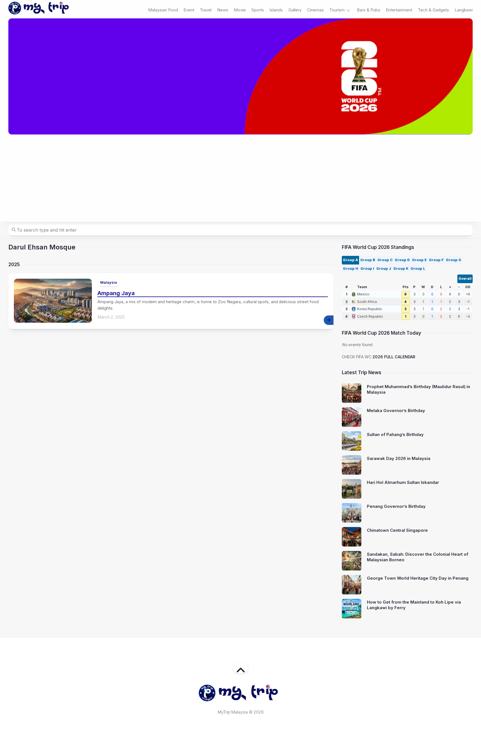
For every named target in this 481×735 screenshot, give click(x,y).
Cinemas (315, 10)
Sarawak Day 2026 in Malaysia (398, 458)
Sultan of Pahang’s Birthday (395, 434)
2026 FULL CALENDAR (393, 356)
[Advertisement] (240, 178)
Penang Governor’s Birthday (396, 506)
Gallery (294, 10)
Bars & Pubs (368, 10)
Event (188, 10)
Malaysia (108, 282)
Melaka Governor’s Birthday (396, 410)
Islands (276, 10)
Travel (206, 10)
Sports (257, 10)
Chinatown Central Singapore (397, 530)
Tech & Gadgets (433, 10)
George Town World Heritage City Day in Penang (417, 578)
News (222, 10)
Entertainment (399, 10)
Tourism (337, 10)
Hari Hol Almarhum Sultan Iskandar (403, 482)
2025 (14, 264)
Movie (240, 10)
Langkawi (464, 10)
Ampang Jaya (116, 293)
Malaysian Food (163, 10)
